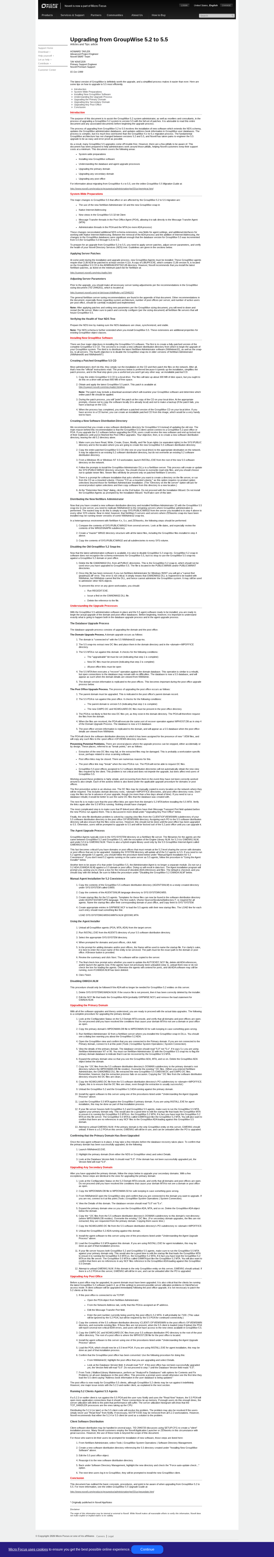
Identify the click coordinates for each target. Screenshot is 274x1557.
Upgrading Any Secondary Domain (92, 102)
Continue (147, 1549)
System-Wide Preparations (88, 91)
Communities (115, 15)
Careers (100, 1536)
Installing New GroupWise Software (92, 94)
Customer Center (47, 70)
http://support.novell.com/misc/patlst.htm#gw (102, 387)
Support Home (45, 48)
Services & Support (72, 15)
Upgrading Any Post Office (87, 104)
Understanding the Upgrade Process (93, 97)
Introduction (80, 89)
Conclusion (80, 107)
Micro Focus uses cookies (28, 1549)
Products (47, 15)
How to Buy (159, 15)
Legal (110, 1536)
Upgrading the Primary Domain (90, 99)
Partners (96, 15)
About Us (137, 15)
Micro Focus (98, 6)
